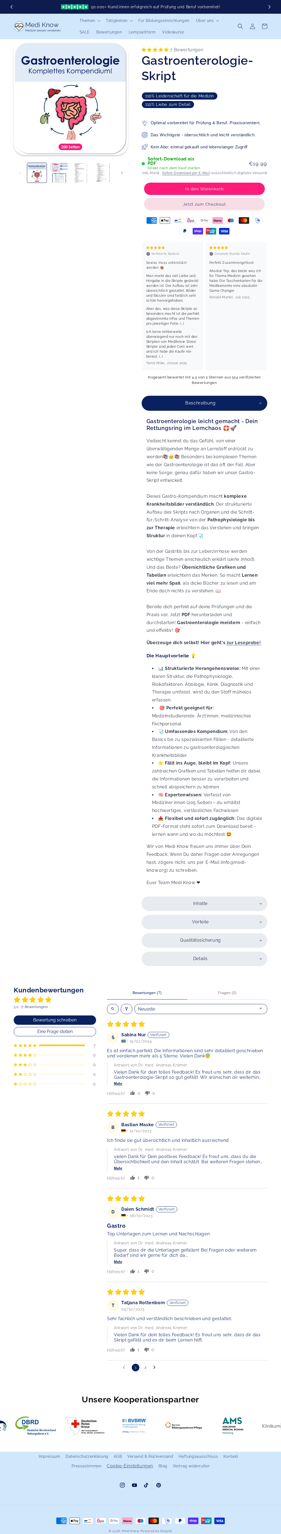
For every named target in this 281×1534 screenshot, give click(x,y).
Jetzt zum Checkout (204, 204)
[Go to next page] (155, 1367)
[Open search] (113, 1009)
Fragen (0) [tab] (227, 992)
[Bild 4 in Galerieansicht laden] (104, 172)
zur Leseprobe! (244, 642)
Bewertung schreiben (55, 1020)
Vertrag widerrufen (191, 1466)
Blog (163, 1466)
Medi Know (130, 1531)
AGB (118, 1456)
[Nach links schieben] (20, 173)
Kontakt (230, 1456)
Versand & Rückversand (150, 1456)
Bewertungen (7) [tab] (147, 992)
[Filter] (126, 1009)
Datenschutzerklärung (87, 1456)
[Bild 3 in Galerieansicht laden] (81, 172)
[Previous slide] (12, 7)
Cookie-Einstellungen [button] (130, 1465)
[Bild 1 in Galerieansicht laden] (37, 172)
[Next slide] (269, 7)
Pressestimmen (87, 1466)
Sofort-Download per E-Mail (186, 173)
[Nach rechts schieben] (122, 173)
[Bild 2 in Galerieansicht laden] (59, 172)
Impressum (49, 1456)
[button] (89, 20)
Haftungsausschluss (198, 1456)
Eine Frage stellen (55, 1031)
